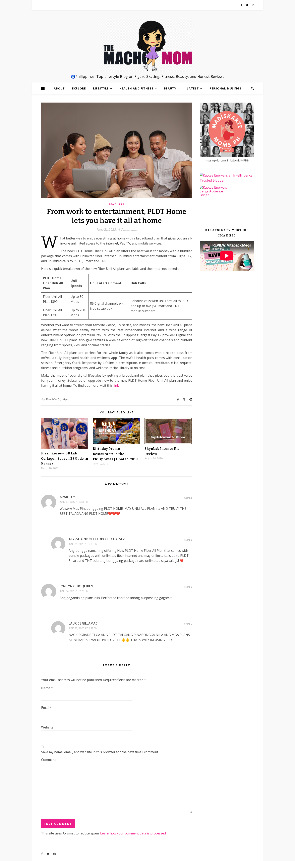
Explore (79, 88)
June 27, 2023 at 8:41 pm (83, 628)
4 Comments (127, 229)
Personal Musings (225, 88)
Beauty (170, 88)
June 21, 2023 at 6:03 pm (83, 544)
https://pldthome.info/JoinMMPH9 (227, 160)
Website (47, 727)
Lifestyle (101, 88)
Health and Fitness (136, 88)
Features (117, 204)
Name (47, 688)
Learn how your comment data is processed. (133, 833)
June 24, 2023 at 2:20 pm (74, 591)
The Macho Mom (57, 399)
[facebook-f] (242, 5)
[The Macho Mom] (147, 45)
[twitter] (247, 5)
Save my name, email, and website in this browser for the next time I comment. (100, 752)
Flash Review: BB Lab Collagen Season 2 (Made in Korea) (64, 458)
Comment (48, 759)
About (59, 88)
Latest (193, 88)
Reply (188, 497)
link (116, 385)
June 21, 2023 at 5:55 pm (74, 501)
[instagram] (253, 5)
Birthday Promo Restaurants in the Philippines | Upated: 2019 (115, 454)
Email (46, 707)
